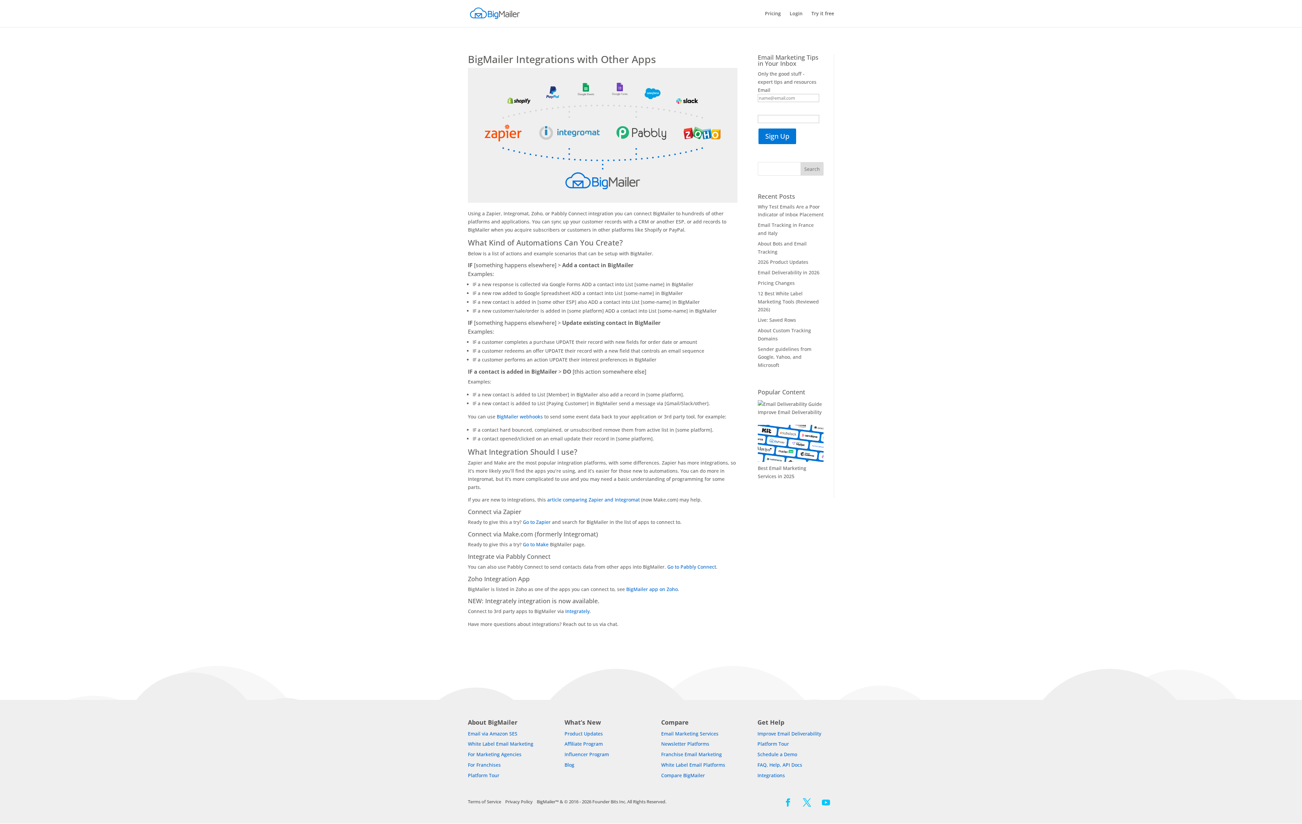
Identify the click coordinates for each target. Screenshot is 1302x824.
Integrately (577, 611)
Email (764, 90)
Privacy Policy (519, 802)
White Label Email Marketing (500, 744)
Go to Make (536, 544)
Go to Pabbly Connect (691, 567)
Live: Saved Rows (777, 320)
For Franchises (484, 765)
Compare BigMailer (683, 775)
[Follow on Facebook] (788, 802)
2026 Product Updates (783, 262)
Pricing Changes (776, 283)
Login (796, 14)
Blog (569, 765)
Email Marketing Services (689, 733)
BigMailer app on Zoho (652, 589)
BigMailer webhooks (520, 416)
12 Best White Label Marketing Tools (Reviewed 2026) (788, 301)
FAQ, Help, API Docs (779, 765)
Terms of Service (484, 802)
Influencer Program (587, 754)
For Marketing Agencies (494, 754)
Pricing (773, 14)
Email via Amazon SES (492, 733)
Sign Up (777, 136)
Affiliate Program (584, 744)
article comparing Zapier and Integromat (594, 499)
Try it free (822, 14)
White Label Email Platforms (693, 765)
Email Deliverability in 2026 (789, 272)
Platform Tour (483, 775)
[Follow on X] (807, 802)
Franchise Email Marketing (691, 754)
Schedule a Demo (777, 754)
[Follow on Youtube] (826, 802)
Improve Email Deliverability (790, 412)
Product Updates (584, 733)
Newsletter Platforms (685, 744)
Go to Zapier (537, 522)
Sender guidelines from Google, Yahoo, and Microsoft (784, 357)
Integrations (771, 775)
